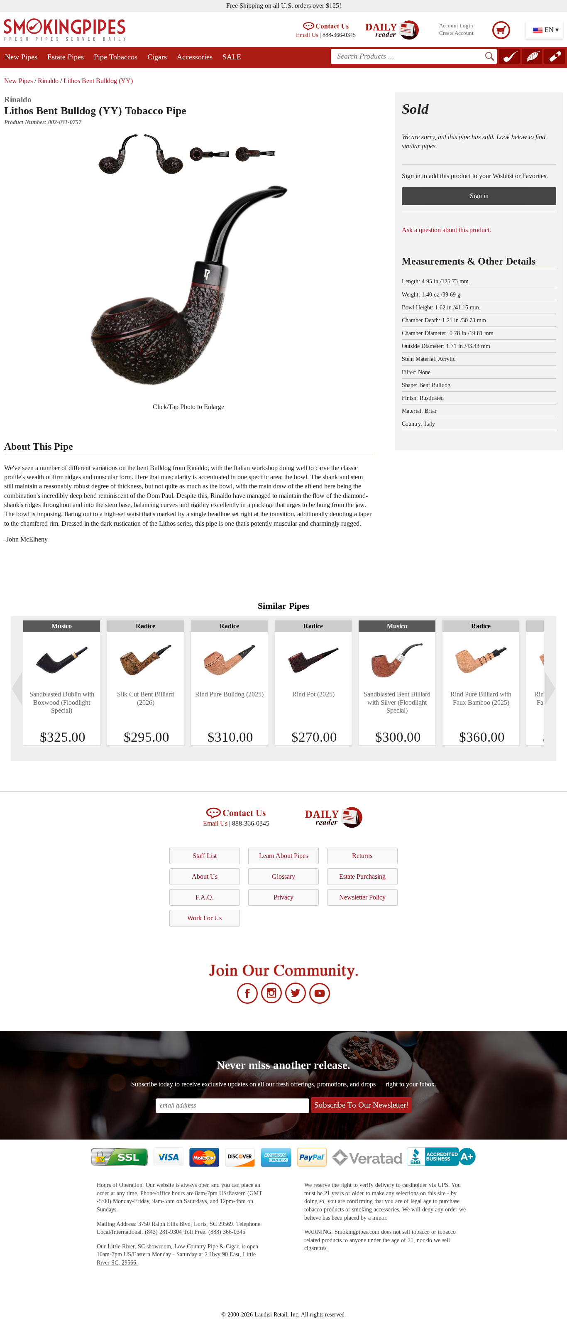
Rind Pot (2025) (313, 694)
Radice (145, 626)
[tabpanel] (61, 682)
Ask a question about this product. (446, 229)
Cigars (157, 57)
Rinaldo (48, 80)
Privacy (283, 897)
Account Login (456, 26)
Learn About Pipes (283, 855)
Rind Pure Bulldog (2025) (229, 694)
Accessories (195, 57)
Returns (362, 855)
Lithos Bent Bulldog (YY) (98, 80)
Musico (61, 626)
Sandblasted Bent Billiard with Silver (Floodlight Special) (397, 702)
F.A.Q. (205, 897)
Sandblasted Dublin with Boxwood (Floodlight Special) (61, 702)
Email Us (307, 35)
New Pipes (21, 57)
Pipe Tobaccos (115, 57)
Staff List (205, 855)
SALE (231, 57)
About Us (205, 876)
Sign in (479, 195)
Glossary (283, 876)
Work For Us (204, 918)
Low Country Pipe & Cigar (206, 1246)
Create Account (456, 33)
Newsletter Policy (362, 897)
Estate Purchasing (362, 876)
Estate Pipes (65, 57)
